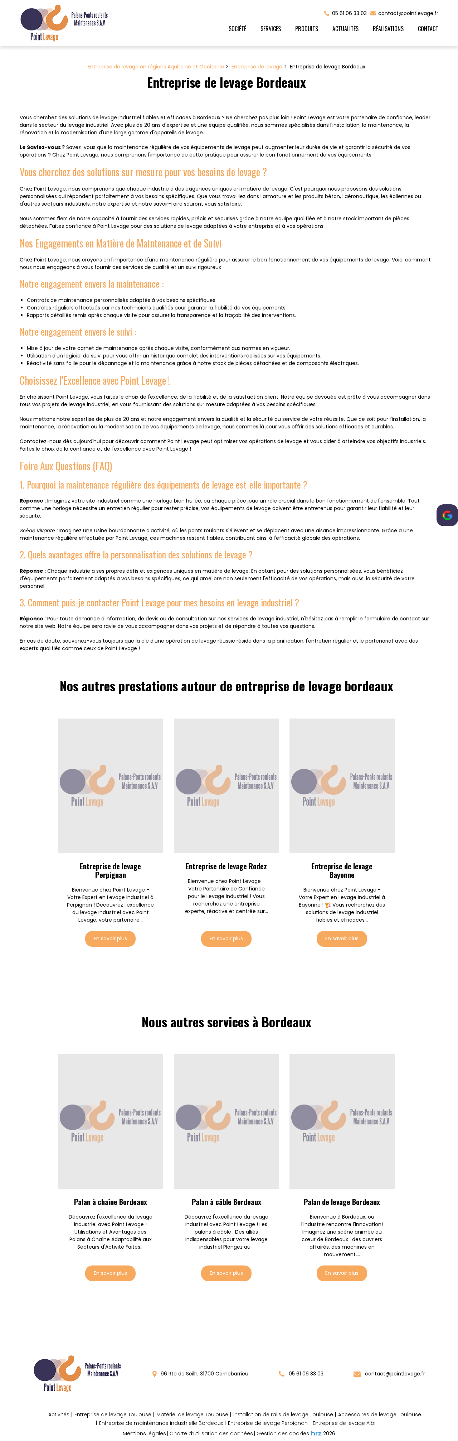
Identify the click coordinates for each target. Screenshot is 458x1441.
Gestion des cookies (283, 1433)
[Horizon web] (316, 1433)
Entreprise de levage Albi (344, 1423)
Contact (428, 28)
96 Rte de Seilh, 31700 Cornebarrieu (203, 1373)
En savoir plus (110, 938)
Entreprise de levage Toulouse (112, 1414)
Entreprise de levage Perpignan (110, 870)
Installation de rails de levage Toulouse (283, 1414)
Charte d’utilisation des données (211, 1433)
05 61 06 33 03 (305, 1373)
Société (237, 28)
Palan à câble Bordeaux (226, 1201)
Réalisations (388, 28)
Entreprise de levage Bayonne (342, 870)
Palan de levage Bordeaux (342, 1201)
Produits (306, 28)
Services (270, 28)
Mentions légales (144, 1433)
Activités (58, 1414)
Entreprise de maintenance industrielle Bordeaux (161, 1423)
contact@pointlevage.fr (407, 13)
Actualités (345, 28)
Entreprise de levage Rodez (226, 866)
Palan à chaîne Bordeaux (110, 1201)
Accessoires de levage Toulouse (379, 1414)
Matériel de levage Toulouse (192, 1414)
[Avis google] (447, 515)
